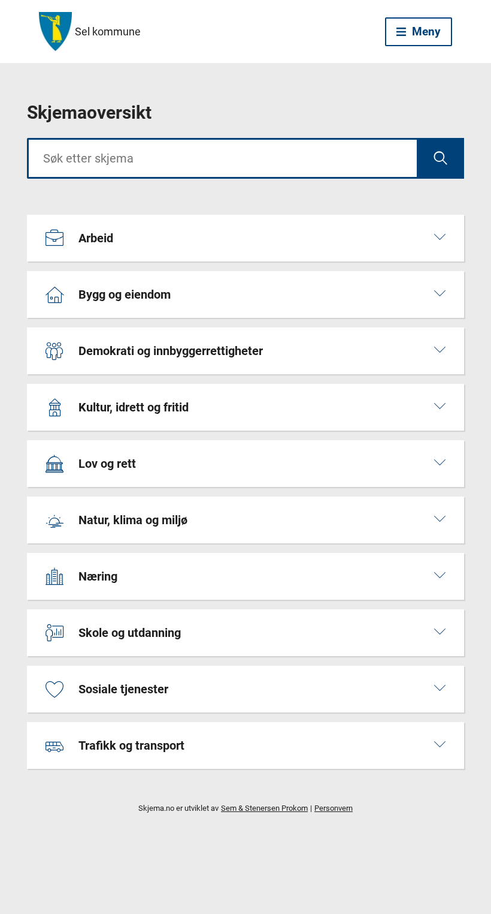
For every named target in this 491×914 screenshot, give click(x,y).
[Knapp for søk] (440, 158)
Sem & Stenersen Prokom (264, 808)
